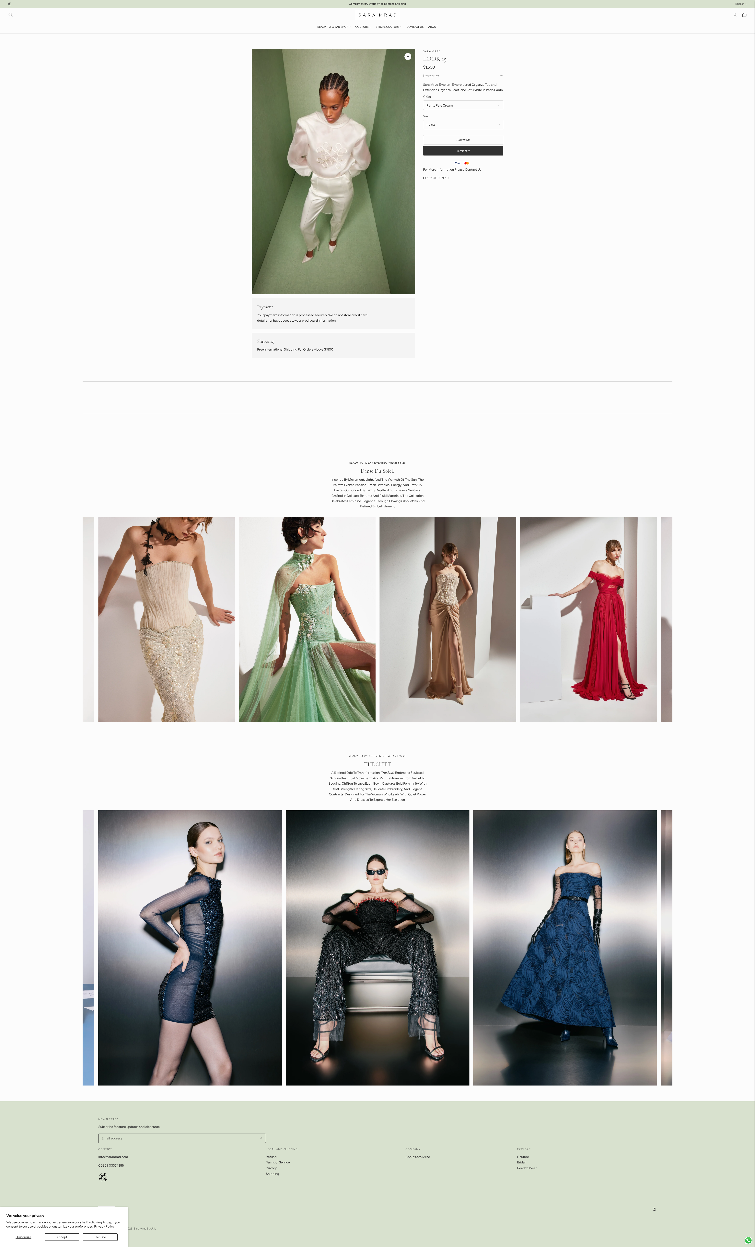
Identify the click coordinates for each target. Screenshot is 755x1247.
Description (431, 75)
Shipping (272, 1174)
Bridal (521, 1162)
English (739, 4)
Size (426, 116)
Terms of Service (278, 1162)
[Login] (735, 15)
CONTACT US (415, 27)
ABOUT (433, 27)
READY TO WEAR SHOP (332, 27)
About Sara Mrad (417, 1157)
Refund (271, 1157)
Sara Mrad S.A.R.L (145, 1228)
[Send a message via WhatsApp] (748, 1240)
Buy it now (463, 150)
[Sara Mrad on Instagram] (9, 4)
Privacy (271, 1168)
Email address (111, 1134)
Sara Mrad (432, 51)
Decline (100, 1237)
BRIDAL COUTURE (388, 27)
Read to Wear (527, 1168)
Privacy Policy (104, 1226)
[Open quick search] (10, 15)
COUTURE (362, 27)
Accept (61, 1237)
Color (427, 96)
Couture (523, 1157)
